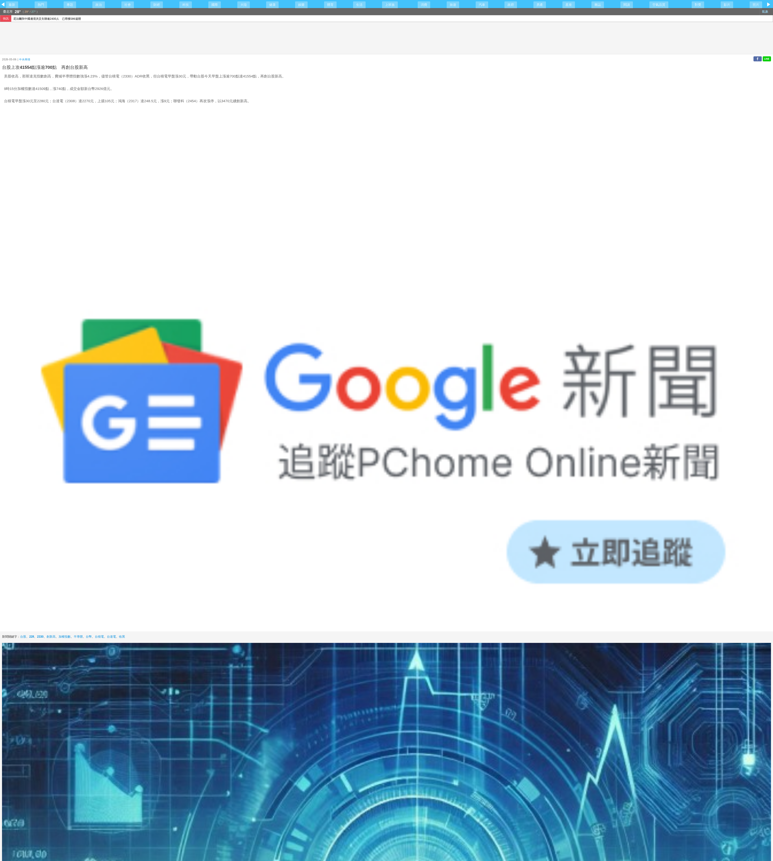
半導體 (78, 636)
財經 (156, 4)
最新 (12, 4)
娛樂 (301, 4)
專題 (70, 4)
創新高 (51, 636)
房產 (539, 4)
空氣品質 (658, 4)
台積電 (99, 636)
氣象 (765, 11)
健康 (272, 4)
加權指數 (65, 636)
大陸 (243, 4)
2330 (40, 636)
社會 (127, 4)
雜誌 (597, 4)
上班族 (390, 4)
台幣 (89, 636)
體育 (330, 4)
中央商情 (24, 59)
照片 (756, 4)
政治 (98, 4)
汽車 (482, 4)
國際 (214, 4)
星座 (568, 4)
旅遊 (453, 4)
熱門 (41, 4)
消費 (424, 4)
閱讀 (626, 4)
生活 (359, 4)
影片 (727, 4)
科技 (185, 4)
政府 (510, 4)
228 (31, 636)
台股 (23, 636)
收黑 (122, 636)
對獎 (698, 4)
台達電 (111, 636)
